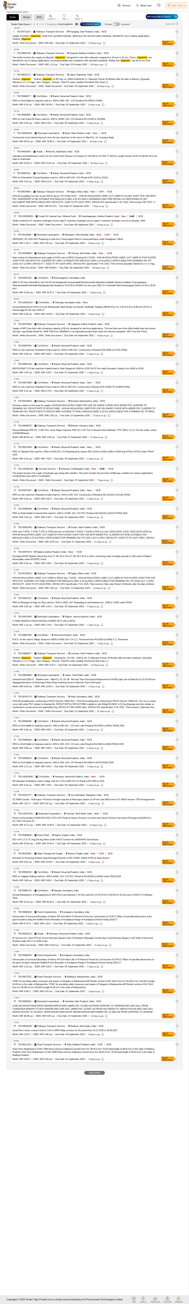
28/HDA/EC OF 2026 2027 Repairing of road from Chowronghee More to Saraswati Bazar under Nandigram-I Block (67, 239)
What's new (145, 5)
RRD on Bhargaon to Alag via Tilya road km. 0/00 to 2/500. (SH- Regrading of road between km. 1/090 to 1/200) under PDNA (72, 602)
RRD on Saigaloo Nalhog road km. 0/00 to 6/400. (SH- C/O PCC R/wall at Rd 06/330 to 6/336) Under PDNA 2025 (66, 876)
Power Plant (43, 835)
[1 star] (31, 24)
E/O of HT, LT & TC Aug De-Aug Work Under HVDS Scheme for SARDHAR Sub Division (55, 839)
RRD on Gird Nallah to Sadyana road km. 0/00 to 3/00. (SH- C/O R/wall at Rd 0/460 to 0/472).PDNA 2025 (63, 762)
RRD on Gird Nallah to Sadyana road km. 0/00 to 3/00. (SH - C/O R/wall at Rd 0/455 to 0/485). (57, 100)
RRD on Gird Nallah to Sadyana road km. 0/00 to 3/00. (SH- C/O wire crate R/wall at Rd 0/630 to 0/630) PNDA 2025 (68, 744)
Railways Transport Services (50, 31)
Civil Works (41, 96)
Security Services (47, 469)
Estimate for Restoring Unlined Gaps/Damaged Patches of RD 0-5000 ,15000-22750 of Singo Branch (60, 858)
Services (126, 5)
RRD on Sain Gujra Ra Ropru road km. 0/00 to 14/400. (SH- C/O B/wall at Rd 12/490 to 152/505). (59, 119)
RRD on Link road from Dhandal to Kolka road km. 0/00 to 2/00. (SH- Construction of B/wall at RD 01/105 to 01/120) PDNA (71, 494)
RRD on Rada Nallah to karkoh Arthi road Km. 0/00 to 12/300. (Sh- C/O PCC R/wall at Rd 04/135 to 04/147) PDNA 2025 (69, 513)
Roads (39, 151)
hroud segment (65, 24)
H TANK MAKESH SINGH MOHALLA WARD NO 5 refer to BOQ (43, 621)
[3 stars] (37, 24)
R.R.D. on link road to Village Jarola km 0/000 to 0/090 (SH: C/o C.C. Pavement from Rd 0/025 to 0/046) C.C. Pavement (70, 639)
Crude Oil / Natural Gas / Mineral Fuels (57, 216)
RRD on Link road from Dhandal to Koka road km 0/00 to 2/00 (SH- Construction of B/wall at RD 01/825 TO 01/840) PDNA (71, 387)
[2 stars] (34, 24)
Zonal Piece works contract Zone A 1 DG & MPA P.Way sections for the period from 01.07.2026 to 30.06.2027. (65, 1030)
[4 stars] (40, 24)
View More (94, 1072)
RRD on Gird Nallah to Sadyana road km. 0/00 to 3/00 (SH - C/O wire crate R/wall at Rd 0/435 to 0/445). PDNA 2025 (68, 725)
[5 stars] (43, 24)
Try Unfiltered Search (90, 24)
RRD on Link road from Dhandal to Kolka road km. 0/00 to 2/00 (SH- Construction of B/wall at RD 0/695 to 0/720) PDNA (69, 350)
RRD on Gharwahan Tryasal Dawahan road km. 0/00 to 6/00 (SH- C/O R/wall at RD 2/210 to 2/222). (60, 177)
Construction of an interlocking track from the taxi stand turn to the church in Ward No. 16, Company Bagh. (63, 137)
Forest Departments (47, 912)
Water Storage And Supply (50, 853)
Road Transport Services (49, 976)
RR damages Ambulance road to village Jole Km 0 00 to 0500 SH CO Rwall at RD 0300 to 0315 (58, 781)
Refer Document (27, 43)
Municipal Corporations (49, 133)
